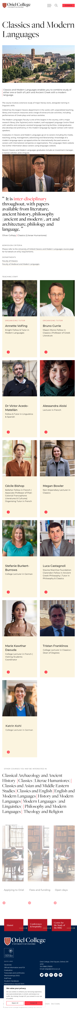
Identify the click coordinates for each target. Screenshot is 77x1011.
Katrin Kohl (13, 726)
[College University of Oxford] (9, 953)
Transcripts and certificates (14, 973)
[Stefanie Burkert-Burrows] (19, 538)
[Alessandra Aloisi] (57, 378)
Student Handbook (11, 981)
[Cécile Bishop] (19, 458)
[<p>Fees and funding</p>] (38, 867)
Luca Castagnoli (54, 566)
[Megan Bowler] (57, 458)
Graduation (8, 970)
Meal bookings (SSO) (12, 975)
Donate (68, 5)
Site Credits (55, 1004)
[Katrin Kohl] (19, 698)
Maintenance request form (14, 984)
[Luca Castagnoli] (57, 538)
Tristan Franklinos (55, 646)
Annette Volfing (16, 326)
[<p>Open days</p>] (64, 867)
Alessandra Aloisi (55, 406)
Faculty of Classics (10, 261)
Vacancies (8, 965)
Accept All (33, 1003)
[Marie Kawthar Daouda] (19, 618)
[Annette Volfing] (19, 298)
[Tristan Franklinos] (57, 618)
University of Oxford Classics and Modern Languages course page (46, 249)
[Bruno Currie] (57, 298)
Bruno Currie (52, 326)
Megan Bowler (53, 486)
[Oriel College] (16, 5)
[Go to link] (9, 352)
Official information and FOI (14, 967)
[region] (24, 996)
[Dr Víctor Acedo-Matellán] (19, 378)
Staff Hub (7, 978)
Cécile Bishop (14, 486)
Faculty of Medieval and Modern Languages (20, 264)
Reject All (15, 1003)
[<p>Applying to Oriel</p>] (13, 867)
